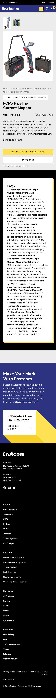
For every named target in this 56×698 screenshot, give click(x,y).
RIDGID (6, 529)
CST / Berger (8, 543)
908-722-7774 (14, 2)
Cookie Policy (45, 672)
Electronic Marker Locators (15, 582)
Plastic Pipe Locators (12, 577)
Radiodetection (10, 509)
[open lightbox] (7, 23)
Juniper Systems (10, 538)
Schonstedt (8, 514)
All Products (8, 596)
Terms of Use (34, 671)
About (5, 606)
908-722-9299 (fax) (12, 480)
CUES (5, 519)
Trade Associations (11, 644)
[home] (19, 8)
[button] (41, 9)
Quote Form (28, 160)
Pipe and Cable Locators (13, 557)
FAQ (5, 639)
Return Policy (8, 679)
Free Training (8, 634)
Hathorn (6, 524)
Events (6, 610)
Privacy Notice (9, 671)
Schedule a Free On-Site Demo (28, 152)
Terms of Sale (21, 671)
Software (7, 654)
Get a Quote (8, 620)
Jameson (7, 533)
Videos (6, 649)
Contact (6, 615)
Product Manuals (10, 659)
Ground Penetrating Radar (14, 562)
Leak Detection (9, 572)
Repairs (6, 601)
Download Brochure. (12, 139)
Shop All (6, 89)
